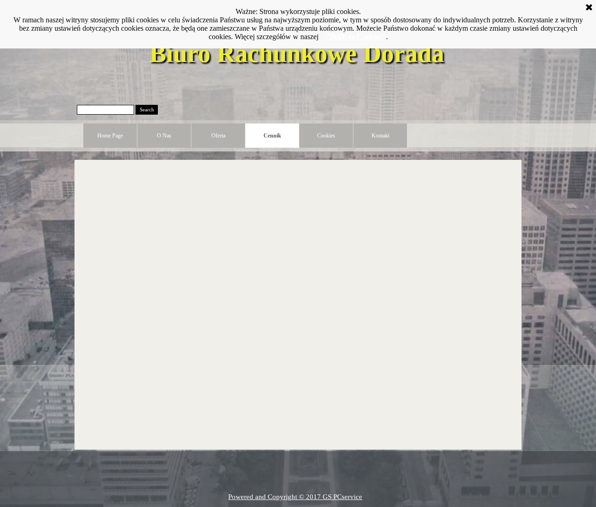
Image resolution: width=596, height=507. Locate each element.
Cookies (326, 135)
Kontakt (380, 135)
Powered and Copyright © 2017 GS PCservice (295, 496)
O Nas (164, 135)
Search (147, 109)
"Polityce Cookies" (356, 37)
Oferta (218, 135)
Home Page (110, 135)
